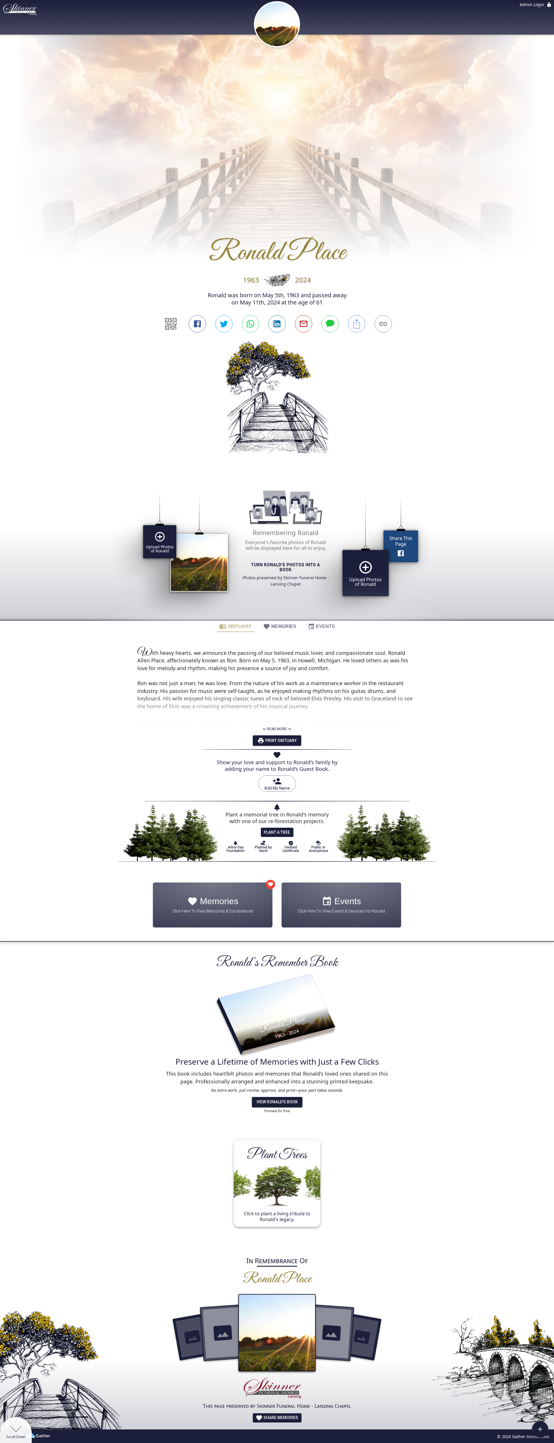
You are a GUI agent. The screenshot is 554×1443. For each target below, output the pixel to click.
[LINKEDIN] (277, 323)
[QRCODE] (170, 323)
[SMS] (330, 323)
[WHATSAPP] (250, 323)
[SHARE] (356, 323)
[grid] (277, 547)
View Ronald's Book (277, 1102)
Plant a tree (277, 832)
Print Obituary (280, 740)
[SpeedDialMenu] (540, 1429)
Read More (277, 729)
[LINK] (383, 323)
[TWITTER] (224, 323)
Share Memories (280, 1417)
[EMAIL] (303, 323)
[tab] (235, 626)
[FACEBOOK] (197, 323)
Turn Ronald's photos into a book (285, 567)
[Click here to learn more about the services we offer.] (277, 1389)
